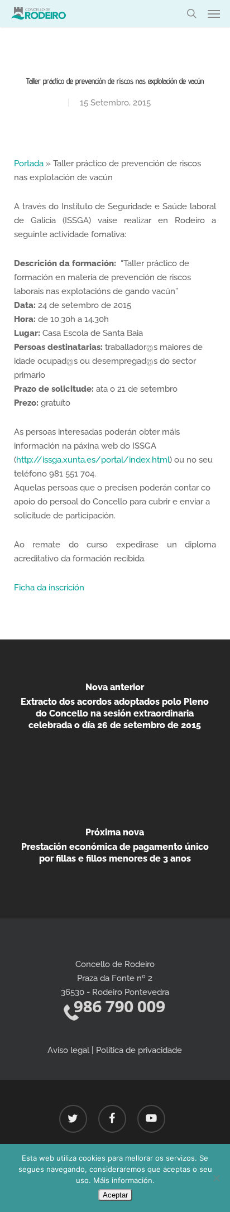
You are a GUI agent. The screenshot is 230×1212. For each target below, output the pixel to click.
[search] (191, 13)
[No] (216, 1178)
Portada (29, 163)
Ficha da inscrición (49, 588)
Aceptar (115, 1195)
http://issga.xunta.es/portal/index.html (93, 460)
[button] (214, 13)
